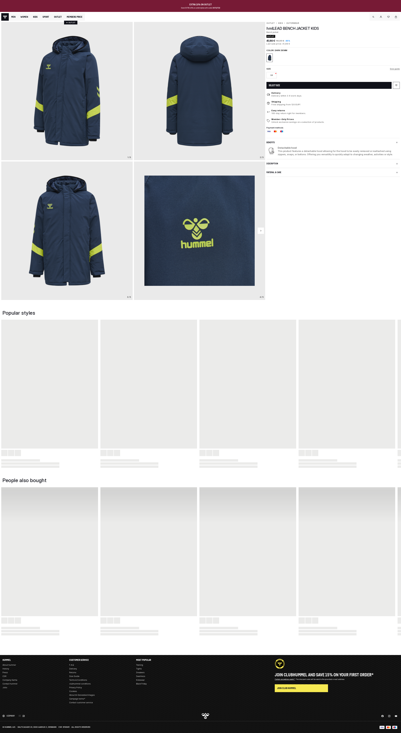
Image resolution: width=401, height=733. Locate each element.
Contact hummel (10, 684)
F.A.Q (71, 665)
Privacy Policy (75, 687)
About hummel (9, 665)
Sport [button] (46, 17)
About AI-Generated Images (82, 695)
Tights (139, 669)
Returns (72, 672)
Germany (11, 716)
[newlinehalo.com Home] (5, 17)
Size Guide (74, 676)
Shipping (276, 102)
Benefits (270, 142)
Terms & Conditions (78, 680)
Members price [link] (74, 17)
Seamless (140, 676)
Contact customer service (81, 702)
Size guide (395, 69)
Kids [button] (35, 17)
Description (272, 163)
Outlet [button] (58, 17)
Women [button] (24, 17)
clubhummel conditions (80, 684)
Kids (280, 23)
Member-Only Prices (282, 119)
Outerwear (292, 23)
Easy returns (278, 110)
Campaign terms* (77, 699)
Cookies (73, 691)
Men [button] (13, 17)
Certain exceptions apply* (285, 679)
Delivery (275, 93)
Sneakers (140, 672)
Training (139, 665)
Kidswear (140, 680)
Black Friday (141, 684)
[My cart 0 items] (396, 17)
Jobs (5, 687)
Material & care (273, 172)
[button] (373, 17)
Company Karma (10, 680)
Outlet (270, 23)
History (6, 669)
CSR (4, 676)
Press (5, 672)
